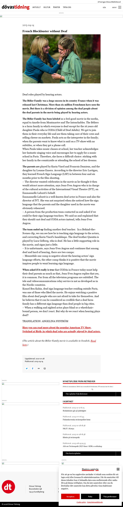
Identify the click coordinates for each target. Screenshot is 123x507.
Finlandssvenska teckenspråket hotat (76, 420)
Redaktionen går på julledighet (74, 411)
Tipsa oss (67, 7)
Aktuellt (36, 7)
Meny (114, 7)
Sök (104, 7)
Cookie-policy (81, 502)
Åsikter (56, 7)
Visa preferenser (110, 496)
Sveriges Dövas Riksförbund (110, 2)
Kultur (47, 7)
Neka (90, 496)
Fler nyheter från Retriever (77, 394)
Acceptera (70, 496)
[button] (118, 469)
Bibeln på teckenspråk (71, 437)
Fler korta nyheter (73, 453)
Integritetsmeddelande (95, 502)
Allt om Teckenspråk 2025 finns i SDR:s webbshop (82, 446)
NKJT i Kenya (68, 429)
